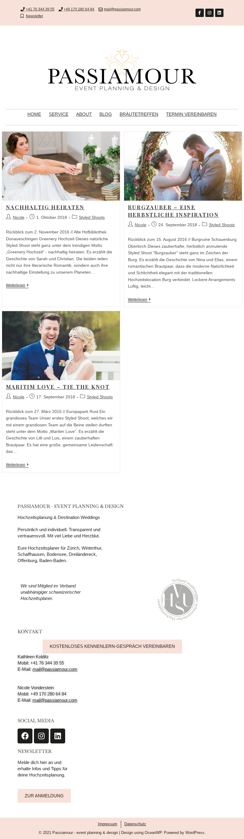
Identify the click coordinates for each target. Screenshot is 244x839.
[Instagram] (209, 13)
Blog (105, 114)
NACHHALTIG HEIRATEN (45, 207)
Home (34, 114)
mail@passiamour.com (54, 669)
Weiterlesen (17, 285)
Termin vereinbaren (191, 114)
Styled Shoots (92, 217)
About (84, 114)
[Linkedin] (219, 13)
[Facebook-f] (199, 13)
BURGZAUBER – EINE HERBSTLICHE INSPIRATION (173, 211)
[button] (112, 647)
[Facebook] (25, 736)
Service (58, 114)
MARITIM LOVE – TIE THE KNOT (58, 386)
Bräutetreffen (139, 114)
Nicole (18, 217)
